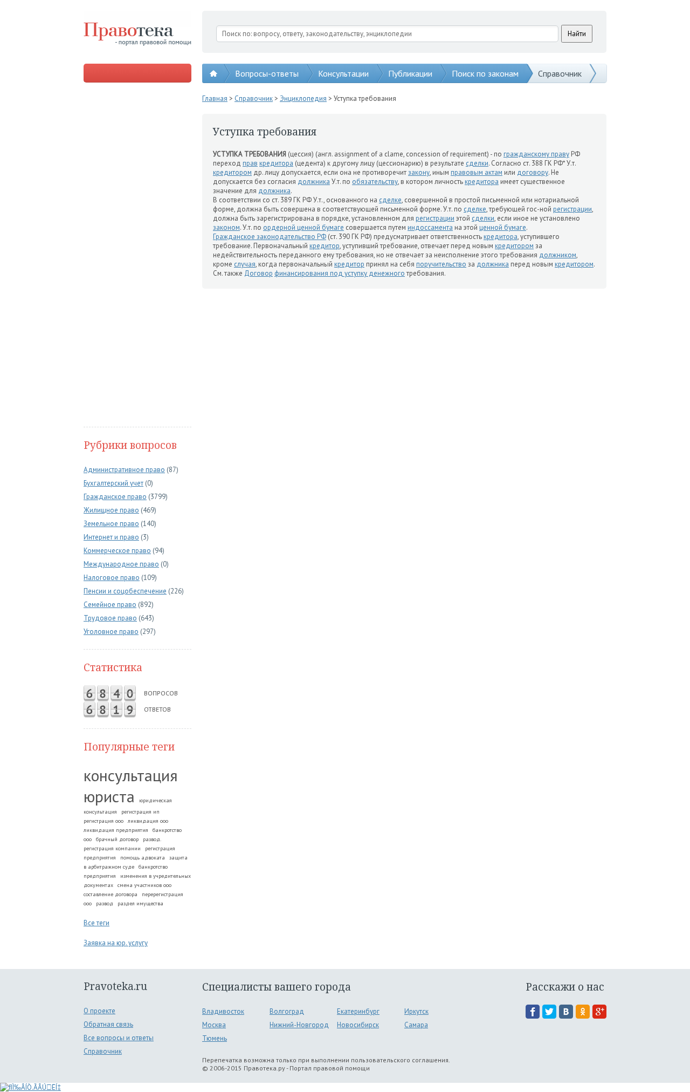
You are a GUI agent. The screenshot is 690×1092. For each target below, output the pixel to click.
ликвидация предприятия (116, 830)
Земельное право (111, 523)
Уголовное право (111, 631)
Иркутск (416, 1011)
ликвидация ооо (148, 820)
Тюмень (214, 1038)
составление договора (110, 894)
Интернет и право (111, 537)
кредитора (276, 163)
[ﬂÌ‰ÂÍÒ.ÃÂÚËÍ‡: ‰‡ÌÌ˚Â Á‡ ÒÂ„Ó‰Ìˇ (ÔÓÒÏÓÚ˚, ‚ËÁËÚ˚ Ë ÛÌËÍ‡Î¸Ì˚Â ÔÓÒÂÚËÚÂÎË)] (30, 1087)
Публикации (410, 73)
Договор (258, 273)
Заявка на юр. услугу (116, 942)
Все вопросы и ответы (119, 1037)
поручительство (441, 264)
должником (557, 255)
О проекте (99, 1010)
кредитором (232, 172)
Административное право (124, 469)
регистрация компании (112, 848)
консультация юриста (131, 786)
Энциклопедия (303, 98)
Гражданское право (115, 496)
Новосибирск (358, 1024)
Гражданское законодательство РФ (269, 236)
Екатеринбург (358, 1011)
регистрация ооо (103, 820)
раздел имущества (140, 903)
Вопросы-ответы (267, 73)
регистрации (572, 209)
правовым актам (476, 172)
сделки (477, 163)
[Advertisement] (137, 256)
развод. (152, 839)
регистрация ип (140, 811)
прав (250, 163)
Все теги (96, 922)
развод (104, 903)
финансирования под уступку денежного (339, 273)
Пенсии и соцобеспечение (125, 591)
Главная (214, 98)
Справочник (560, 73)
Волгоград (287, 1011)
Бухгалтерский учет (113, 483)
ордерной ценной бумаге (303, 227)
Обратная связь (108, 1024)
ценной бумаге (502, 227)
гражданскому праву (536, 154)
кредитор (324, 245)
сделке (390, 199)
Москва (214, 1024)
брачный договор (117, 839)
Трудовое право (110, 618)
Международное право (121, 564)
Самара (416, 1024)
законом (226, 227)
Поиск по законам (485, 73)
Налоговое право (112, 577)
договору (532, 172)
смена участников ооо (144, 885)
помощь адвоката (142, 857)
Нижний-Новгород (299, 1024)
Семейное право (110, 604)
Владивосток (223, 1011)
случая (245, 264)
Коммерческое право (117, 550)
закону (419, 172)
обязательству (375, 181)
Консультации (343, 73)
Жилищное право (111, 510)
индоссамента (430, 227)
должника (314, 181)
